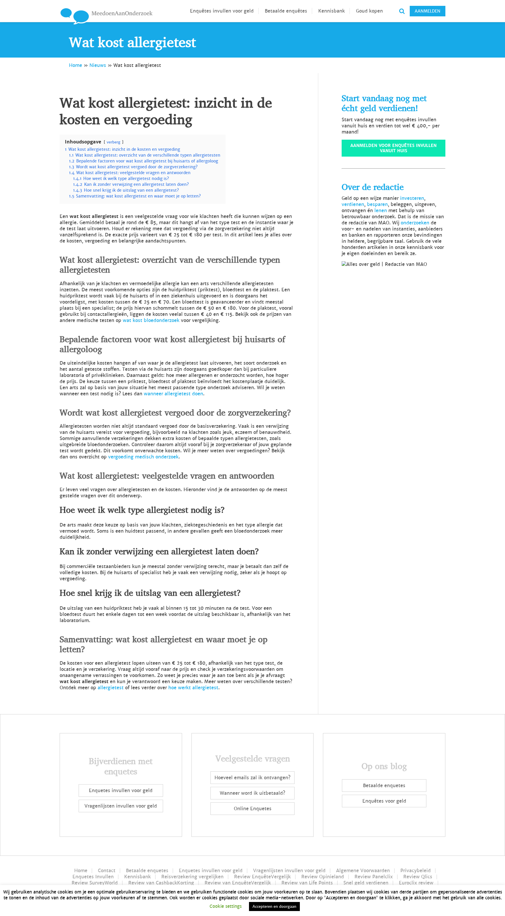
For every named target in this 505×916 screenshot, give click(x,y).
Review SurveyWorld (95, 883)
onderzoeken (415, 223)
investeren (412, 198)
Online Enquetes (252, 809)
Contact (106, 870)
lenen (380, 210)
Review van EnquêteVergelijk (238, 883)
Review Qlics (417, 877)
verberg (113, 142)
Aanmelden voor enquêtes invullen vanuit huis (393, 148)
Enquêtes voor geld (384, 801)
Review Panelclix (373, 877)
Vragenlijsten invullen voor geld (120, 806)
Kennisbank (331, 11)
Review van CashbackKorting (161, 883)
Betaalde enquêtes (286, 11)
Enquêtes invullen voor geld (222, 11)
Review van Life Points (307, 883)
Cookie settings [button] (226, 906)
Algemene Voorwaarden (363, 870)
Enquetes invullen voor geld (121, 790)
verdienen (353, 204)
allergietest (111, 688)
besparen (377, 204)
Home (75, 65)
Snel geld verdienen (365, 883)
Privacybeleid (415, 870)
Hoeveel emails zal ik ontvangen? (252, 778)
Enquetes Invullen (93, 877)
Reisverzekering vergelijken (192, 877)
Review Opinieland (322, 877)
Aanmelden (427, 11)
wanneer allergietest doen (173, 394)
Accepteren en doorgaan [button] (274, 906)
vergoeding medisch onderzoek (143, 457)
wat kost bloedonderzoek (151, 320)
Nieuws (97, 65)
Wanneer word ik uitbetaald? (252, 793)
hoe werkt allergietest (193, 688)
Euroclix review (416, 883)
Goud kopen (369, 11)
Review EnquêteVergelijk (262, 877)
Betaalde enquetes (384, 785)
